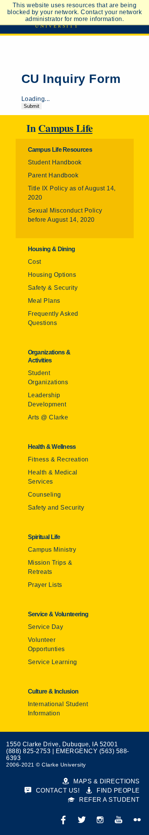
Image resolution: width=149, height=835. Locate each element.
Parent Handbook (53, 175)
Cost (34, 261)
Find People (117, 790)
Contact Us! (56, 790)
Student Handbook (55, 162)
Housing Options (52, 274)
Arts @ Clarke (48, 417)
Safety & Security (53, 287)
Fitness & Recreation (58, 459)
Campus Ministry (52, 549)
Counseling (44, 494)
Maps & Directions (106, 781)
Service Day (45, 627)
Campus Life (65, 128)
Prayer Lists (45, 585)
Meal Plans (44, 300)
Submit (31, 106)
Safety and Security (56, 507)
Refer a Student (109, 799)
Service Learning (52, 662)
